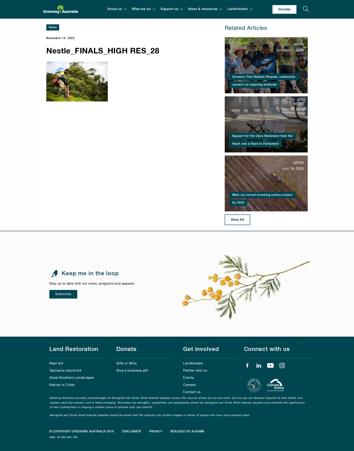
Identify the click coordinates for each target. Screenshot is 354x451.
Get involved (201, 349)
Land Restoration (73, 349)
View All (237, 219)
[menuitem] (117, 9)
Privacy (155, 431)
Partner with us (195, 370)
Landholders (237, 9)
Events (188, 378)
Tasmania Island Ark (65, 370)
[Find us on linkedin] (258, 366)
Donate (284, 9)
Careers (189, 385)
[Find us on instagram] (282, 366)
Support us (169, 9)
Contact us (192, 392)
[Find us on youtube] (270, 366)
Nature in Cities (62, 385)
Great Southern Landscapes (71, 378)
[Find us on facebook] (247, 366)
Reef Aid (56, 363)
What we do (141, 9)
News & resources (203, 9)
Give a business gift (132, 370)
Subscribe (63, 294)
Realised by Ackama (187, 431)
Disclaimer (131, 431)
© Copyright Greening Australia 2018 (81, 431)
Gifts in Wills (126, 363)
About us (114, 9)
